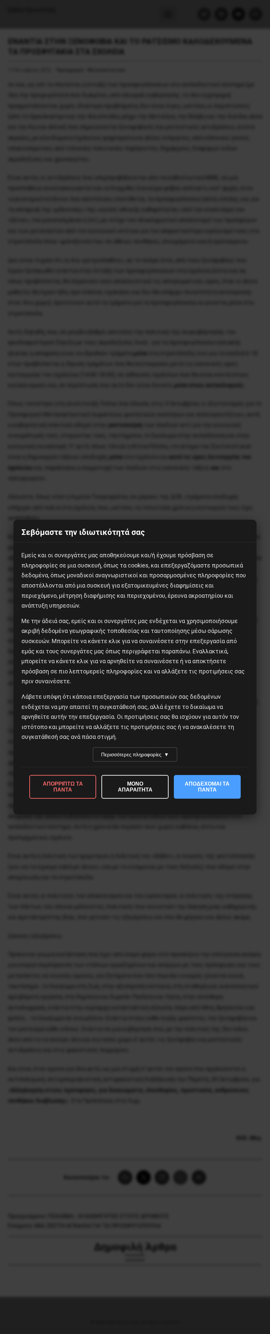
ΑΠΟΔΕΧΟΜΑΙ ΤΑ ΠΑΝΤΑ (207, 787)
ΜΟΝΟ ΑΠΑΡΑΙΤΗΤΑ (135, 787)
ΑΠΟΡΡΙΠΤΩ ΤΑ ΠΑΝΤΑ (63, 787)
